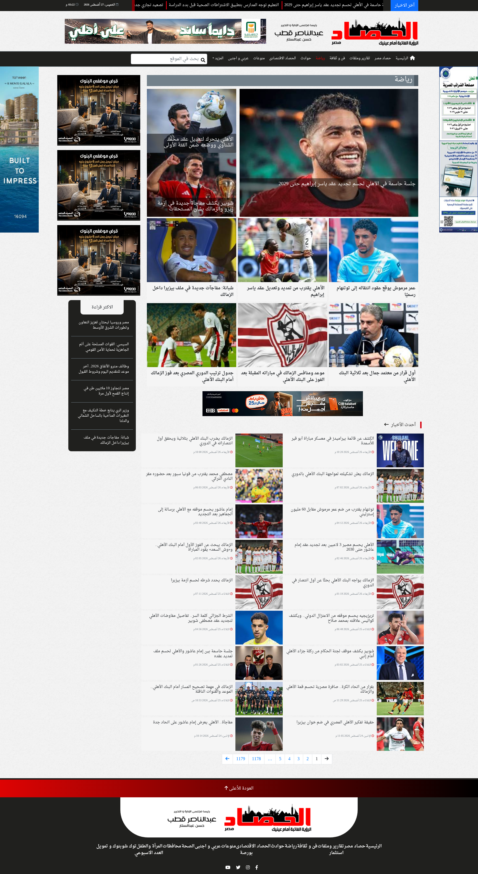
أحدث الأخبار (402, 425)
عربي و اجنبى (238, 58)
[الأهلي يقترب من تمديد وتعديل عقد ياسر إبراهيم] (282, 251)
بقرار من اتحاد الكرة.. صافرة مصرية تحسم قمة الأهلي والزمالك (330, 689)
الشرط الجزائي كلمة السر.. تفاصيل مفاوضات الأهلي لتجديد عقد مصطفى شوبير (191, 618)
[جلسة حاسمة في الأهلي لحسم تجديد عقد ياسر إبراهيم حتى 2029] (329, 153)
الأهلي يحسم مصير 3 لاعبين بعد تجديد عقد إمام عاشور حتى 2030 (334, 547)
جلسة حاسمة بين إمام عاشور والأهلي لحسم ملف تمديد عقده (193, 654)
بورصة (246, 853)
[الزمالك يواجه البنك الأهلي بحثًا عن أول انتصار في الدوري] (400, 593)
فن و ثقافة (337, 58)
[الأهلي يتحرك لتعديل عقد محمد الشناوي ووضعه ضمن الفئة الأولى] (191, 121)
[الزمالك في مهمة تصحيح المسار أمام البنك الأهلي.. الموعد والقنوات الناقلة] (258, 699)
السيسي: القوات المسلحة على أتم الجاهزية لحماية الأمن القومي (104, 347)
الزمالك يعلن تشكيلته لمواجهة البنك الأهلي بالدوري (333, 474)
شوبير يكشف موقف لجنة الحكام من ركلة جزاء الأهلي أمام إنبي (330, 654)
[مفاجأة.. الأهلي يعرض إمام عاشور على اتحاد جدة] (258, 735)
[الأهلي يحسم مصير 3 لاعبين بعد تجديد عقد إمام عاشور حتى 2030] (400, 557)
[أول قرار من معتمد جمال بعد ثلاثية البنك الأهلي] (373, 336)
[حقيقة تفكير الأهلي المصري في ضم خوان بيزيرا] (400, 735)
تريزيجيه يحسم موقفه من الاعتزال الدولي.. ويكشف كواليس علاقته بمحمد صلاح (331, 618)
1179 (240, 759)
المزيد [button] (219, 58)
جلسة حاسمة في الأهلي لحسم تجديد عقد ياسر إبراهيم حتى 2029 (347, 184)
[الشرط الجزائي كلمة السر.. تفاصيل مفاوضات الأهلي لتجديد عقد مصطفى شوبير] (258, 628)
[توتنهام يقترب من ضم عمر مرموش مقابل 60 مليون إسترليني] (400, 522)
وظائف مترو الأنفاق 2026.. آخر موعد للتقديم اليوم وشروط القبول (104, 369)
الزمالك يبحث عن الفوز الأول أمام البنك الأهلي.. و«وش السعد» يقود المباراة (194, 547)
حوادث (305, 58)
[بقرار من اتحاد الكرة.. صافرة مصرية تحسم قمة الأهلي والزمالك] (400, 699)
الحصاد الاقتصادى (282, 58)
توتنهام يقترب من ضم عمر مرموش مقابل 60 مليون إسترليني (332, 512)
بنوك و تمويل (108, 846)
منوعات (259, 58)
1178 (256, 759)
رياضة (320, 58)
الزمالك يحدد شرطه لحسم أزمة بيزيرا (202, 580)
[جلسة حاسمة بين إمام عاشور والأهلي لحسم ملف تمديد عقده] (258, 664)
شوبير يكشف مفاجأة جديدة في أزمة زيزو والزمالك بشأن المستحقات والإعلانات (195, 209)
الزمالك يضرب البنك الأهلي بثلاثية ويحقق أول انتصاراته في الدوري (195, 441)
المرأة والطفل (149, 846)
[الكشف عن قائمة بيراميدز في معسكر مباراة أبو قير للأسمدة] (400, 451)
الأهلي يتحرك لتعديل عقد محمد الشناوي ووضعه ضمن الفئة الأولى (198, 142)
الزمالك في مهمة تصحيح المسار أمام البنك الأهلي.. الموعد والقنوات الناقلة (191, 689)
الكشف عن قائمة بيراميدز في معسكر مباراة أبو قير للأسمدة (333, 441)
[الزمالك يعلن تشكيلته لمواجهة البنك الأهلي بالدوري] (400, 486)
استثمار (336, 853)
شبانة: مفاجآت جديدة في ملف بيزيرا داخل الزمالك (106, 440)
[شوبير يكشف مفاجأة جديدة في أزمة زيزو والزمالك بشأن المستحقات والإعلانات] (191, 185)
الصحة (187, 846)
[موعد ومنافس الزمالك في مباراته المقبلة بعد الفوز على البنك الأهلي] (282, 336)
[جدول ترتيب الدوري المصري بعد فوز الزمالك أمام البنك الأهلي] (191, 336)
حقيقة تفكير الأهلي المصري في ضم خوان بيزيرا (335, 722)
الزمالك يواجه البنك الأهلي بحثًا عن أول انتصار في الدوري (333, 583)
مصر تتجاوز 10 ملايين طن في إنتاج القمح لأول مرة (106, 391)
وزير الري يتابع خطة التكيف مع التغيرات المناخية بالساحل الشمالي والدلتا (103, 415)
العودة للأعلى (240, 788)
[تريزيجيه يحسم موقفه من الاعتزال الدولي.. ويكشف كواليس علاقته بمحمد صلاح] (400, 628)
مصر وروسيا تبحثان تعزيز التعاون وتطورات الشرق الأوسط (104, 325)
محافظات (172, 846)
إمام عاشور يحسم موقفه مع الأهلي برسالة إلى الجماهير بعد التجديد (195, 512)
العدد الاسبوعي (148, 853)
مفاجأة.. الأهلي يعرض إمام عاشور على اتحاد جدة (193, 722)
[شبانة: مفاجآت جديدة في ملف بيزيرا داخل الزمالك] (191, 251)
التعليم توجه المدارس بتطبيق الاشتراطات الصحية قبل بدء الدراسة (279, 5)
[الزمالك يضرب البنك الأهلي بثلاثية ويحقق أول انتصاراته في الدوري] (258, 451)
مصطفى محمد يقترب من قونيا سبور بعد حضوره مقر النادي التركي (189, 476)
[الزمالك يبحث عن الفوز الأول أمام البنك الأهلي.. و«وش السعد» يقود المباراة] (258, 557)
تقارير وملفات (359, 58)
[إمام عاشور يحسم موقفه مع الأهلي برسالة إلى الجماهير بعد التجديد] (258, 522)
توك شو (129, 846)
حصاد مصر (383, 58)
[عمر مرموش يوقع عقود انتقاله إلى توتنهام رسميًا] (373, 251)
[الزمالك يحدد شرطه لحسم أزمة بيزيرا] (258, 593)
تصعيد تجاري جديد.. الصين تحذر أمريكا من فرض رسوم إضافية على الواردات (154, 5)
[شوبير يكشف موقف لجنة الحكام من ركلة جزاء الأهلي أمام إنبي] (400, 664)
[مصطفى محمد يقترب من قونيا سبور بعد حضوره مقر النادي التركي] (258, 486)
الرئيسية (402, 58)
